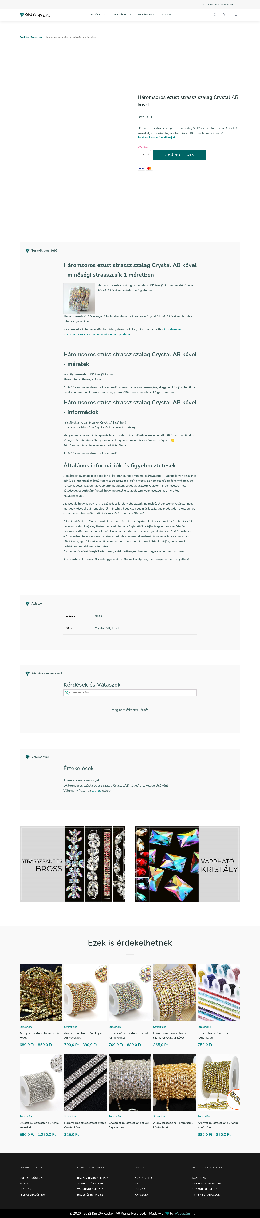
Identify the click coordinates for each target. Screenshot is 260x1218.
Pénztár (25, 1189)
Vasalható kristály (91, 1183)
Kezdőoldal (97, 14)
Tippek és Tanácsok (206, 1194)
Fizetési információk (207, 1183)
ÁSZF (138, 1183)
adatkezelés (144, 1177)
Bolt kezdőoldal (32, 1177)
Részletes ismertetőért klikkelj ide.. (157, 137)
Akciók (166, 14)
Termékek (120, 14)
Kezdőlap (24, 37)
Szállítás (199, 1177)
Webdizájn (182, 1213)
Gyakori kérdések (205, 1189)
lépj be (96, 791)
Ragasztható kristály (93, 1177)
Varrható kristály (90, 1189)
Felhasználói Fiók (33, 1194)
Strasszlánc (37, 37)
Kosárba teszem (180, 155)
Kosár (24, 1183)
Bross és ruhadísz (90, 1194)
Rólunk (140, 1189)
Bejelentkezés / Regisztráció (220, 4)
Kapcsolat (142, 1194)
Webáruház (145, 14)
